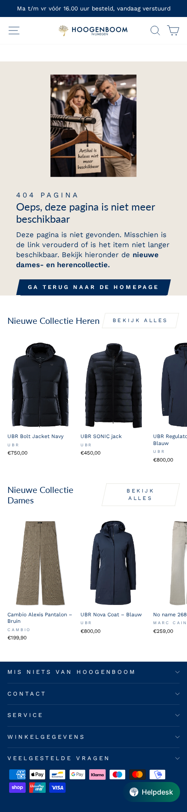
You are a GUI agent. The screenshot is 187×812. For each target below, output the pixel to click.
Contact (27, 693)
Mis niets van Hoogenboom (71, 672)
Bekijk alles (140, 320)
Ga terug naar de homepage (93, 287)
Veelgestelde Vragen (58, 758)
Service (25, 715)
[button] (151, 792)
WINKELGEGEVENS (46, 737)
